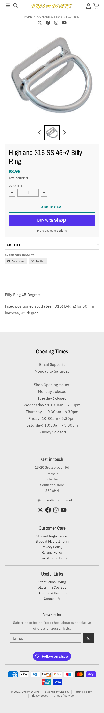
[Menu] (8, 5)
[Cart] (96, 6)
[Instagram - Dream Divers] (56, 23)
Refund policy (83, 691)
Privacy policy (39, 695)
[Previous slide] (40, 132)
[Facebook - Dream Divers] (48, 23)
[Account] (88, 6)
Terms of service (63, 695)
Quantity (15, 185)
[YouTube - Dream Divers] (64, 23)
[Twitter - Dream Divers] (40, 23)
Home (28, 16)
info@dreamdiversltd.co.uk (52, 500)
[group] (52, 132)
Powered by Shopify (56, 691)
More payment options (52, 230)
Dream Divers (30, 691)
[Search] (15, 5)
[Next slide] (64, 132)
